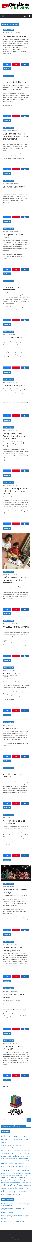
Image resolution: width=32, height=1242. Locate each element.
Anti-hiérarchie (7, 1136)
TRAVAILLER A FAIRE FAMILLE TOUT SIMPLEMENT (12, 676)
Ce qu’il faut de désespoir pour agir (15, 891)
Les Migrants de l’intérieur (15, 82)
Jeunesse (6, 1170)
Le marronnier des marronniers (11, 288)
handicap (17, 1163)
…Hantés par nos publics (14, 385)
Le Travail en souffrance (14, 186)
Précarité (23, 1177)
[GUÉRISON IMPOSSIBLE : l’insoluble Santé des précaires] (16, 551)
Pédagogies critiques (7, 1182)
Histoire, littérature (9, 1166)
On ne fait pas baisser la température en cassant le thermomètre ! (15, 136)
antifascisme (10, 1139)
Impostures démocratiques (16, 35)
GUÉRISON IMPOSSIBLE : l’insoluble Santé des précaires (14, 580)
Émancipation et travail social (10, 1194)
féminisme (11, 1163)
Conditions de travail (20, 1150)
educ (16, 1158)
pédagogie (5, 1180)
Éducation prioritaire (22, 1191)
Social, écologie (17, 1185)
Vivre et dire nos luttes (6, 1188)
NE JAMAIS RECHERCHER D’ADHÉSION (14, 822)
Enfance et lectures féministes (7, 1161)
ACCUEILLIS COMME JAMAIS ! (16, 628)
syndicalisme (27, 1185)
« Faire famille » (10, 728)
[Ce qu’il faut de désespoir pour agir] (16, 873)
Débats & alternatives (8, 29)
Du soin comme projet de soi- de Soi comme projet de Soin (15, 491)
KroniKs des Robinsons (21, 1170)
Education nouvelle (22, 1158)
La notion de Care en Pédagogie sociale (12, 948)
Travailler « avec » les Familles (13, 775)
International (22, 1166)
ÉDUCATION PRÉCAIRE (13, 337)
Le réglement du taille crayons (13, 235)
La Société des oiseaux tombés (13, 995)
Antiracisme (16, 1139)
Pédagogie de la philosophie (18, 1180)
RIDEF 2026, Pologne (7, 1212)
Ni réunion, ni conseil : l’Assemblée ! (13, 1047)
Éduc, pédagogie (9, 1191)
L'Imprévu (4, 1173)
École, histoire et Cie (20, 1188)
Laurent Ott (17, 32)
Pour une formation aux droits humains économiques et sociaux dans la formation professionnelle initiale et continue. (15, 1216)
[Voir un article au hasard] (29, 16)
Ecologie (12, 1158)
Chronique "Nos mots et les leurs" (14, 1143)
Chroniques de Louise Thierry (11, 1145)
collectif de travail (19, 1148)
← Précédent (5, 1086)
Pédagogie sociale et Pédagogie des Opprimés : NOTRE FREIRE (15, 436)
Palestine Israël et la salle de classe (14, 1175)
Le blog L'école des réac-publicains (16, 1173)
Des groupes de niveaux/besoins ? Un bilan (12, 1221)
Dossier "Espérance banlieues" (12, 1156)
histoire (22, 1163)
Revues (7, 1185)
